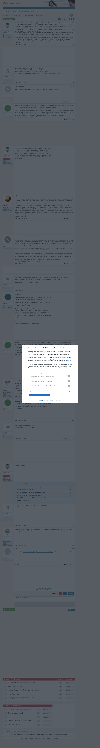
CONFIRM (39, 395)
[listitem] (50, 373)
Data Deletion (42, 400)
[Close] (75, 348)
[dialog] (50, 374)
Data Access (50, 400)
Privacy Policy (58, 400)
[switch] (68, 376)
